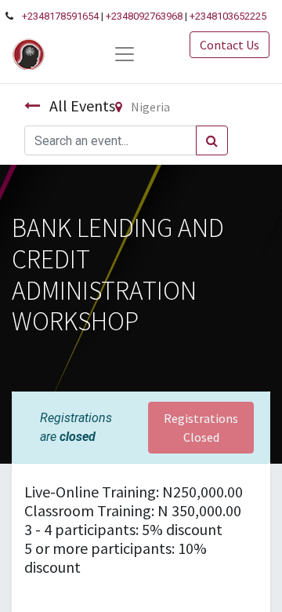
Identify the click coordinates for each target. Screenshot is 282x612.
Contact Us (229, 45)
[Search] (212, 140)
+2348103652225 (228, 16)
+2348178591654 (60, 16)
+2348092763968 (144, 16)
